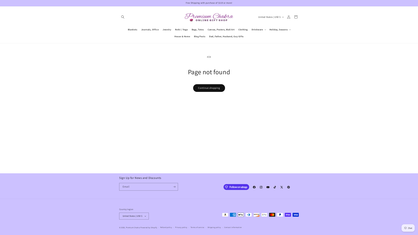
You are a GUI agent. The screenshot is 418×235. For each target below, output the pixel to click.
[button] (122, 17)
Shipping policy (214, 227)
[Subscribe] (174, 187)
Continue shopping (209, 87)
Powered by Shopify (148, 227)
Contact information (233, 227)
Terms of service (197, 227)
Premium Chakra (133, 227)
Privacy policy (181, 227)
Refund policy (166, 227)
